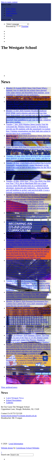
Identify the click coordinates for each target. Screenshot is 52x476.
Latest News (11, 11)
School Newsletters (13, 400)
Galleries (9, 402)
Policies (9, 15)
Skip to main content (9, 2)
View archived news (9, 387)
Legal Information (16, 444)
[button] (11, 19)
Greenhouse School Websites (27, 448)
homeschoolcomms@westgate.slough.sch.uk (19, 416)
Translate (24, 26)
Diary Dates (11, 9)
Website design (7, 448)
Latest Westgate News (15, 398)
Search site (5, 455)
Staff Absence (11, 13)
